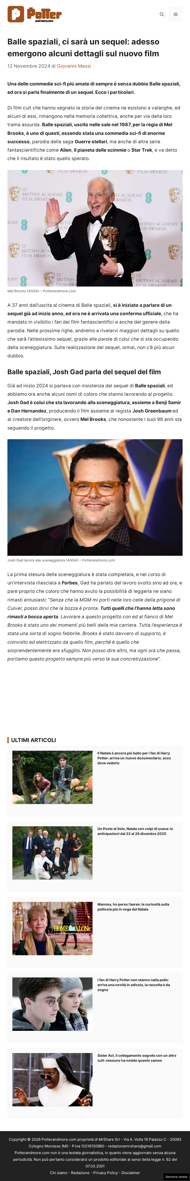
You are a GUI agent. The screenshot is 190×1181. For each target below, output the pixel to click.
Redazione (80, 1172)
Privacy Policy (105, 1172)
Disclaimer (130, 1172)
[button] (162, 14)
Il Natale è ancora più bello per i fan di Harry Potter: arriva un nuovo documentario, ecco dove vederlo (134, 758)
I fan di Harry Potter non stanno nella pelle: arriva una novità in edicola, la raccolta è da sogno (133, 985)
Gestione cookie (176, 1177)
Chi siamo (58, 1172)
